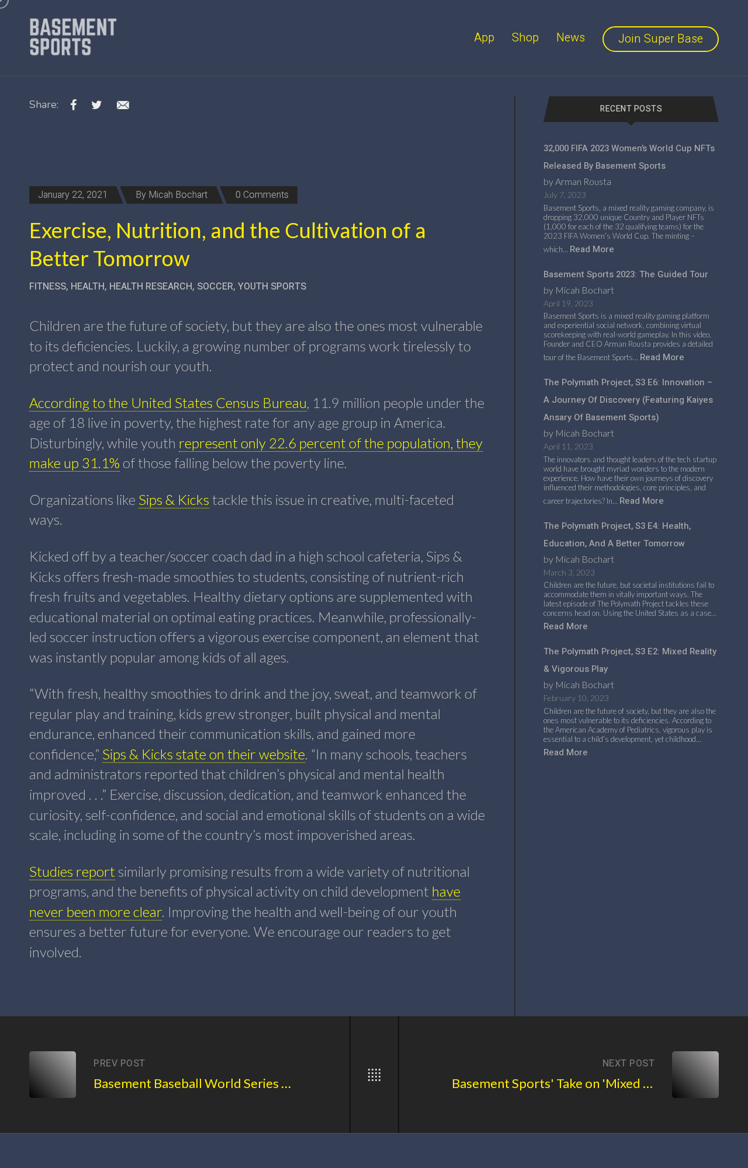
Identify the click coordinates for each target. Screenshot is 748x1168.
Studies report (72, 871)
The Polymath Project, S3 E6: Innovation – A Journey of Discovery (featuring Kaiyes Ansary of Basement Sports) (628, 400)
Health (88, 287)
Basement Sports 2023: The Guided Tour (625, 274)
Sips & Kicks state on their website (203, 753)
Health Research (150, 287)
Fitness (47, 287)
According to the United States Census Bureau (168, 402)
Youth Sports (272, 287)
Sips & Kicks (173, 499)
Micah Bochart (177, 195)
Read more (592, 249)
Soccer (215, 287)
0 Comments (262, 195)
